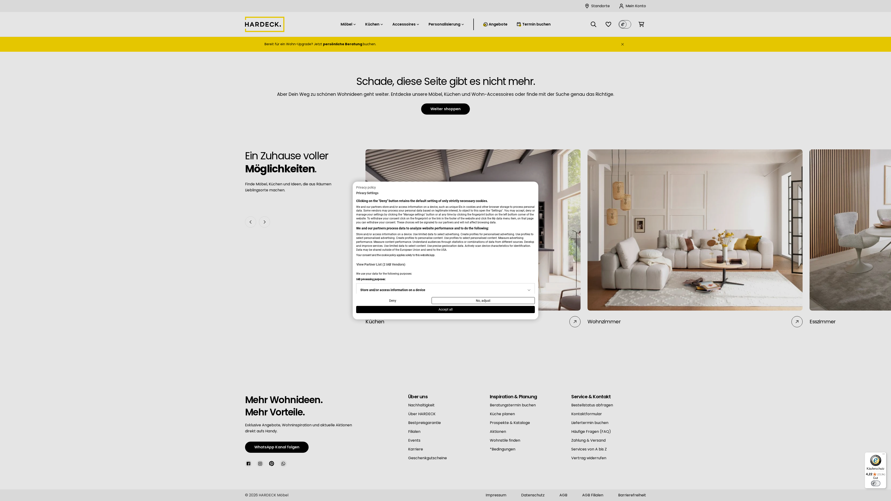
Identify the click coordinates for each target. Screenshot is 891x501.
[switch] (875, 483)
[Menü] (883, 455)
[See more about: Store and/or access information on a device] (529, 289)
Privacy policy (366, 187)
